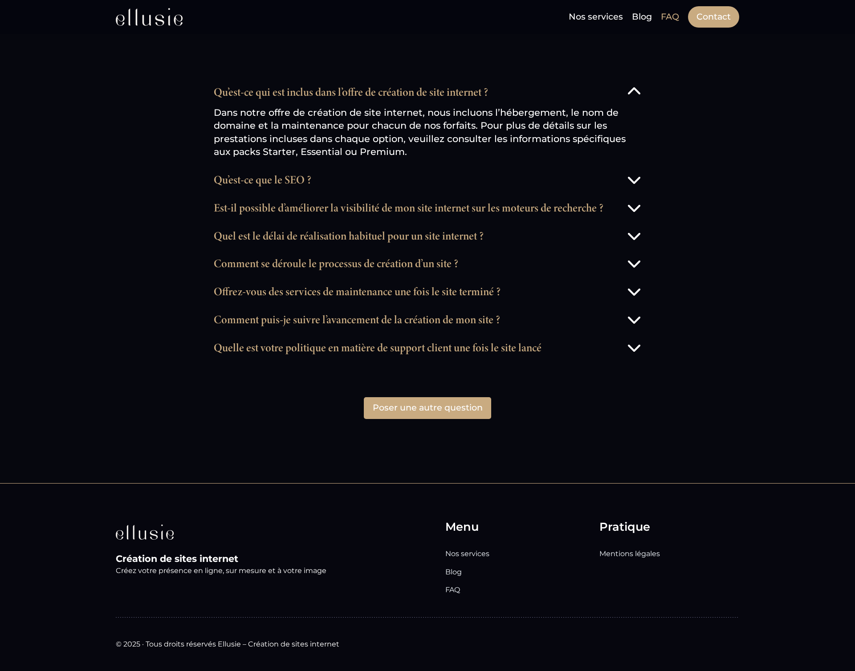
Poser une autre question (428, 407)
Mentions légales (629, 553)
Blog (453, 572)
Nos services (467, 553)
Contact (713, 16)
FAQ (452, 590)
